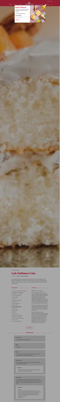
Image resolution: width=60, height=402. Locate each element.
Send (17, 19)
